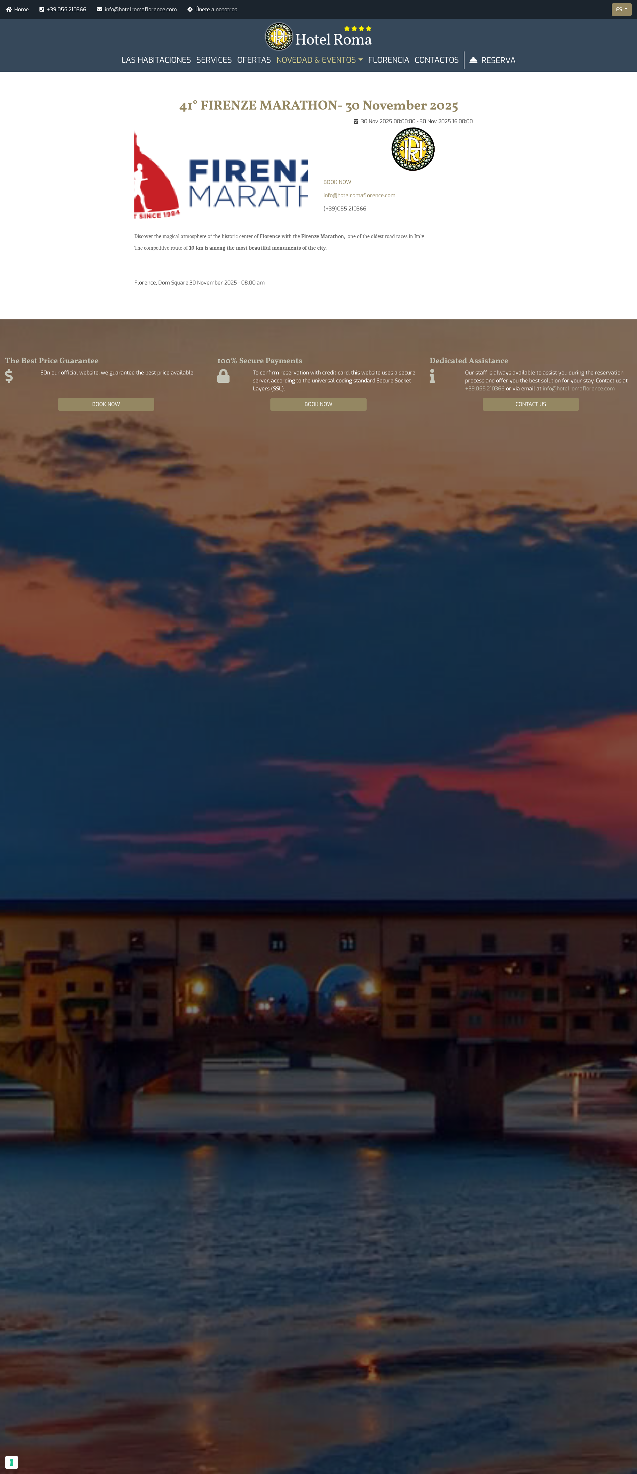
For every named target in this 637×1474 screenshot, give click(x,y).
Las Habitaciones (156, 60)
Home (21, 9)
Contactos (437, 60)
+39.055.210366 (66, 9)
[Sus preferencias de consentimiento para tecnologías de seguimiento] (11, 1462)
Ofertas (254, 60)
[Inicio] (319, 36)
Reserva (498, 60)
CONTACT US (531, 404)
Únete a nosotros (216, 9)
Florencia (388, 60)
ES (619, 9)
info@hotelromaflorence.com (141, 9)
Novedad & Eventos (316, 60)
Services (214, 60)
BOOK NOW (337, 182)
